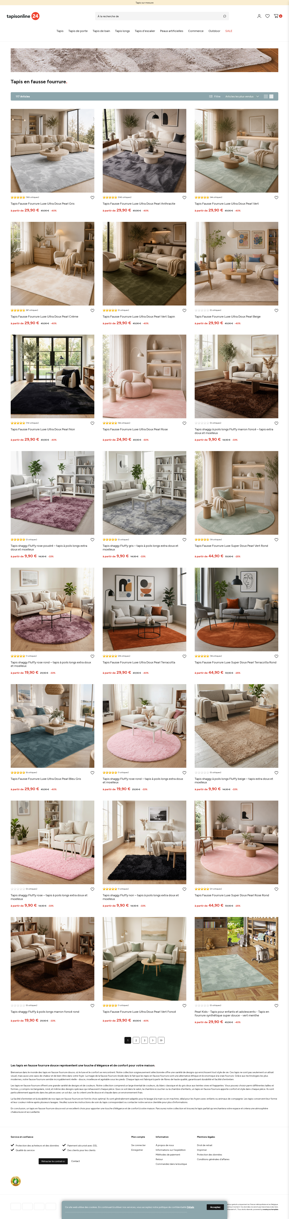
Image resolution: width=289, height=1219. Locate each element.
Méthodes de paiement (168, 1154)
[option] (144, 2)
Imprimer (202, 1149)
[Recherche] (225, 16)
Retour (159, 1159)
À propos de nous (165, 1145)
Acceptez (215, 1207)
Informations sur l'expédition (171, 1149)
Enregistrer (137, 1149)
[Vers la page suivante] (153, 1040)
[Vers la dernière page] (161, 1040)
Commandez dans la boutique (171, 1163)
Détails (190, 1207)
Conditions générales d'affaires (213, 1159)
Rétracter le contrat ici (53, 1161)
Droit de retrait (204, 1145)
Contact (75, 1161)
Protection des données (209, 1154)
